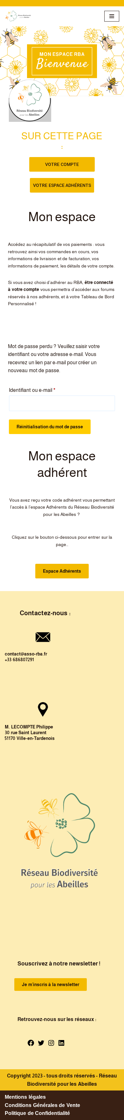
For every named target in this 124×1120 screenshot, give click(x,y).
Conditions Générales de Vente (42, 1105)
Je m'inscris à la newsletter (50, 984)
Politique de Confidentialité (37, 1113)
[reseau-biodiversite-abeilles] (18, 16)
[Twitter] (41, 1045)
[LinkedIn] (61, 1045)
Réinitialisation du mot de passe (50, 426)
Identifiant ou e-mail (32, 389)
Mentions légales (25, 1097)
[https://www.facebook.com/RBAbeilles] (31, 1045)
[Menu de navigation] (111, 16)
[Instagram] (51, 1045)
